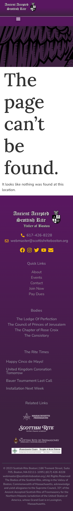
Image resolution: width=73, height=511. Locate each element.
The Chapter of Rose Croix (36, 330)
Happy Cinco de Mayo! (24, 361)
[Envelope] (50, 250)
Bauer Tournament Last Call (29, 380)
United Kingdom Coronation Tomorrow (28, 371)
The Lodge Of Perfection (36, 319)
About (36, 272)
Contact (36, 283)
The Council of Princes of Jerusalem (36, 324)
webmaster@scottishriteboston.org (24, 476)
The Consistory (36, 335)
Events (36, 277)
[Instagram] (29, 250)
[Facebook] (22, 250)
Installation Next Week (25, 388)
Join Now (36, 288)
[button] (18, 18)
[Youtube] (43, 250)
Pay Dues (36, 294)
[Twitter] (36, 250)
